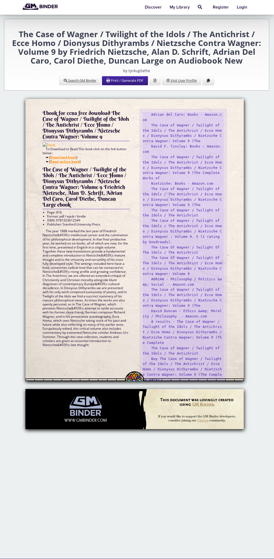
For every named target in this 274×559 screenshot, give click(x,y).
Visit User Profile (183, 80)
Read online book (64, 161)
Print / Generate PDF (126, 80)
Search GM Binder (81, 80)
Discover (153, 7)
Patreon (202, 420)
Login (242, 7)
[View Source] (155, 80)
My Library (180, 7)
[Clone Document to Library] (208, 80)
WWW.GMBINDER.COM (85, 420)
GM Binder (203, 404)
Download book (63, 157)
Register (221, 7)
